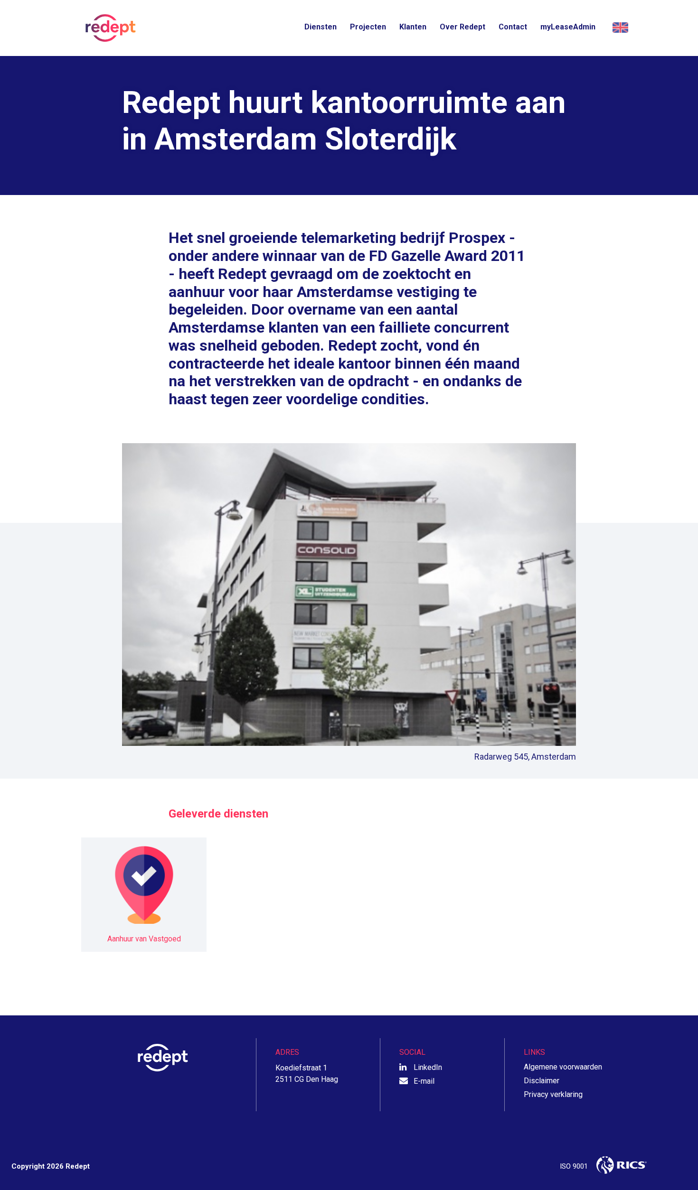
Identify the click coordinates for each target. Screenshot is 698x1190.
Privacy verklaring (553, 1094)
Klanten (412, 26)
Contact (513, 26)
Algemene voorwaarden (563, 1066)
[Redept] (108, 28)
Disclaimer (541, 1080)
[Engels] (619, 28)
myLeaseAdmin (567, 26)
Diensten (320, 26)
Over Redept (462, 26)
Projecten (368, 26)
